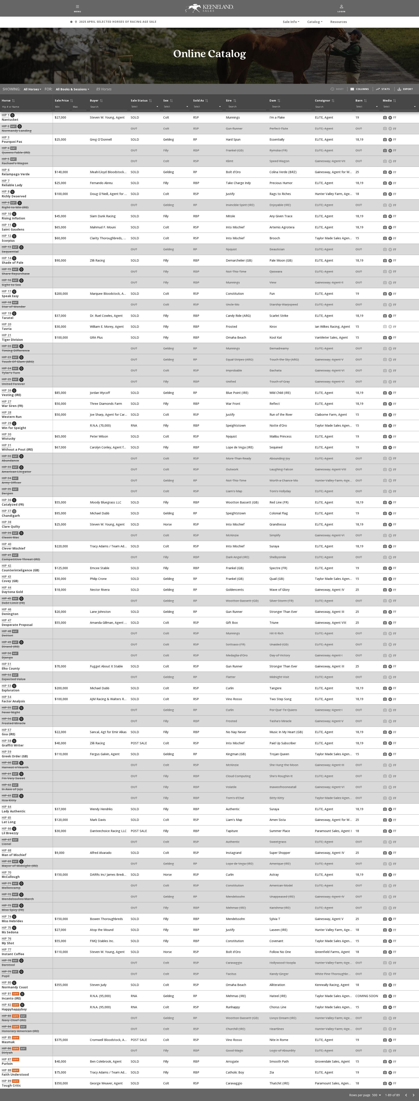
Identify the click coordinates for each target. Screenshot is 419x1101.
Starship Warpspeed (284, 304)
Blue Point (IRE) (237, 393)
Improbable (234, 370)
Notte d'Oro (278, 425)
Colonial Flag (279, 513)
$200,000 (61, 293)
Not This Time (236, 271)
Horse (167, 524)
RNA (134, 425)
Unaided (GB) (279, 644)
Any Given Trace (281, 216)
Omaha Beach (236, 337)
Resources (338, 22)
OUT (134, 128)
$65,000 (60, 227)
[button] (77, 8)
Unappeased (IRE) (282, 896)
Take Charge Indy (238, 183)
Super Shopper (280, 853)
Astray (274, 874)
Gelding (168, 139)
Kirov (273, 326)
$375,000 (61, 1040)
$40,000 (60, 743)
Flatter (230, 677)
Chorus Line (278, 1007)
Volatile (231, 787)
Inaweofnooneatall (283, 787)
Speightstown (236, 425)
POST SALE (139, 743)
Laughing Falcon (281, 469)
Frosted (231, 326)
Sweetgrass (278, 842)
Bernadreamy (279, 348)
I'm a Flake (277, 117)
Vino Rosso (234, 699)
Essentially (277, 139)
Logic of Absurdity (282, 1050)
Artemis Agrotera (282, 227)
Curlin (230, 688)
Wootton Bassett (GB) (242, 502)
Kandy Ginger (279, 974)
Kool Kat (276, 337)
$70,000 (60, 666)
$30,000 (60, 326)
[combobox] (246, 106)
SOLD (135, 117)
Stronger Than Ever (283, 612)
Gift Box (232, 622)
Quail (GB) (277, 579)
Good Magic (234, 1050)
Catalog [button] (313, 22)
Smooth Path (279, 1061)
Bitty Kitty (277, 798)
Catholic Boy (235, 1072)
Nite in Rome (279, 1040)
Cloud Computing (238, 776)
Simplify (275, 535)
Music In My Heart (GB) (286, 732)
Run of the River (281, 414)
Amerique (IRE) (280, 864)
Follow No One (280, 952)
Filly (165, 150)
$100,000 (61, 194)
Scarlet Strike (279, 316)
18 (357, 194)
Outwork (232, 469)
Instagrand (233, 853)
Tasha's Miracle (281, 721)
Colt (166, 117)
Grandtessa (278, 524)
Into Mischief (235, 227)
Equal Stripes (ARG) (239, 359)
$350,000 (61, 1083)
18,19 (359, 139)
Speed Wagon (279, 161)
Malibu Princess (281, 436)
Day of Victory (280, 655)
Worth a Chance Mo (284, 480)
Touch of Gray (280, 381)
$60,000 (60, 238)
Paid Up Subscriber (283, 743)
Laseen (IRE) (278, 930)
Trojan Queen (279, 754)
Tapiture (232, 831)
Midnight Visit (279, 677)
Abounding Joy (280, 458)
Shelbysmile (278, 557)
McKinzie (232, 535)
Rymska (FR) (278, 150)
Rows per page (359, 1095)
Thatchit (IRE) (279, 1083)
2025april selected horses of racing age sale (113, 22)
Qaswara (276, 271)
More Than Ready (238, 458)
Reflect (275, 403)
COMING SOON (366, 996)
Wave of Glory (280, 590)
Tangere (276, 688)
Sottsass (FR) (235, 644)
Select (134, 106)
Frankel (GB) (235, 150)
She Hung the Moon (284, 765)
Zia (272, 1072)
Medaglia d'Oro (237, 655)
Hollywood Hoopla (283, 963)
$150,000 (61, 874)
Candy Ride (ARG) (238, 316)
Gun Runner (234, 128)
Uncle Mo (232, 304)
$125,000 (61, 568)
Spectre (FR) (278, 568)
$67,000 (60, 447)
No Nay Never (236, 732)
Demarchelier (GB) (239, 260)
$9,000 (59, 853)
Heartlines (277, 1029)
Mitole (230, 216)
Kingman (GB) (236, 754)
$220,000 (61, 546)
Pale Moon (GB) (281, 260)
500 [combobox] (374, 1095)
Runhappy (233, 1007)
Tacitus (231, 974)
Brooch (275, 238)
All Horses (31, 89)
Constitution (235, 293)
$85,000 (60, 393)
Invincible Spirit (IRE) (240, 205)
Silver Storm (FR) (282, 601)
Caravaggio (234, 963)
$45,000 (60, 216)
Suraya (274, 546)
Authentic (233, 809)
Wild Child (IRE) (280, 393)
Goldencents (235, 590)
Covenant (276, 941)
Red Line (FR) (279, 502)
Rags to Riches (280, 194)
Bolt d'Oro (233, 172)
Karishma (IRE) (280, 908)
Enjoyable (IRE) (280, 205)
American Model (281, 885)
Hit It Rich (276, 633)
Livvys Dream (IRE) (283, 1018)
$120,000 (61, 820)
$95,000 (60, 513)
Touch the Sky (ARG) (284, 359)
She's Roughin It (281, 776)
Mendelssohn (235, 896)
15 (357, 238)
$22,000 (60, 732)
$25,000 (60, 139)
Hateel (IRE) (278, 996)
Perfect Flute (279, 128)
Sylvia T (275, 919)
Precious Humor (281, 183)
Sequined (276, 447)
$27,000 (60, 117)
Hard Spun (233, 139)
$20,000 (60, 612)
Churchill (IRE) (235, 1029)
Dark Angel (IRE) (237, 557)
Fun (272, 293)
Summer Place (280, 831)
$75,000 (60, 1072)
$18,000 (60, 590)
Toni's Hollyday (280, 491)
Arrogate (232, 1061)
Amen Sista (278, 820)
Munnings (233, 117)
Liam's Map (234, 491)
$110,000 (61, 754)
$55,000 (60, 502)
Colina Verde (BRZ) (283, 172)
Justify (230, 194)
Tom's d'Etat (235, 798)
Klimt (229, 161)
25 (357, 172)
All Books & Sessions (71, 89)
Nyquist (231, 249)
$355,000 (61, 985)
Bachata (276, 370)
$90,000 (60, 260)
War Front (233, 403)
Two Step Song (281, 699)
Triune (274, 622)
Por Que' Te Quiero (283, 710)
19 (357, 117)
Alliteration (277, 985)
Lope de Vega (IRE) (239, 447)
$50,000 (60, 403)
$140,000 (61, 172)
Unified (231, 381)
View (273, 282)
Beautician (277, 249)
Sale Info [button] (290, 22)
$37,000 (60, 316)
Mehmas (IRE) (236, 908)
